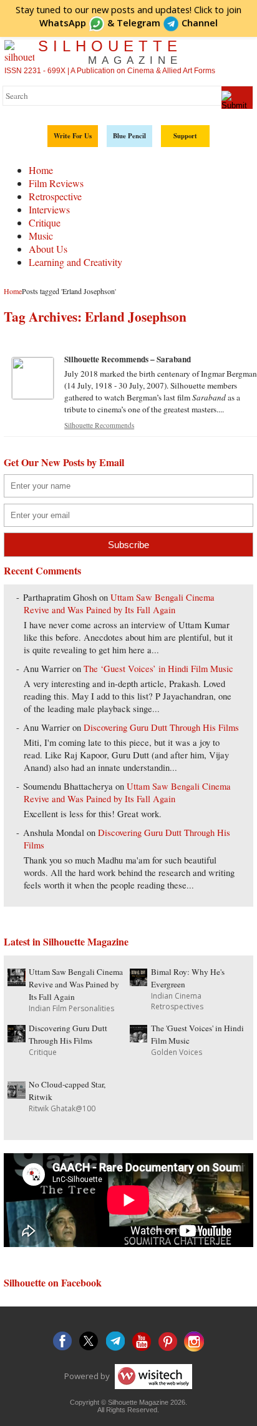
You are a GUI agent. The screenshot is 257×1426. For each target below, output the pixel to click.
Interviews (49, 209)
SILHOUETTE (110, 52)
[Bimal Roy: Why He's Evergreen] (138, 982)
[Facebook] (63, 1342)
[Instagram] (194, 1342)
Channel (167, 22)
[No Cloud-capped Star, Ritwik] (16, 1094)
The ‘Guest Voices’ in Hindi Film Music (158, 669)
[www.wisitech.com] (152, 1375)
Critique (45, 222)
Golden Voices (176, 1052)
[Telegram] (115, 1342)
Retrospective (55, 196)
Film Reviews (56, 183)
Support (185, 136)
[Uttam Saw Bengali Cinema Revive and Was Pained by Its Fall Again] (16, 982)
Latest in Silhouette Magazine (66, 941)
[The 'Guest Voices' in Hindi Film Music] (138, 1038)
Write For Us (73, 136)
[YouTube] (142, 1342)
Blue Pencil (129, 136)
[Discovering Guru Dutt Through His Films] (16, 1038)
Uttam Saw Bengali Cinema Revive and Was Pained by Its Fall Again (119, 603)
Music (41, 235)
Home (41, 169)
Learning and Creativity (75, 261)
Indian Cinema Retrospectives (177, 1001)
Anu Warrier (46, 669)
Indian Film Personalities (71, 1008)
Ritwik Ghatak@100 (62, 1108)
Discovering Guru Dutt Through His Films (161, 727)
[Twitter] (89, 1342)
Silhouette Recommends (99, 425)
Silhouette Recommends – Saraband (127, 359)
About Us (48, 248)
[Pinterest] (168, 1342)
